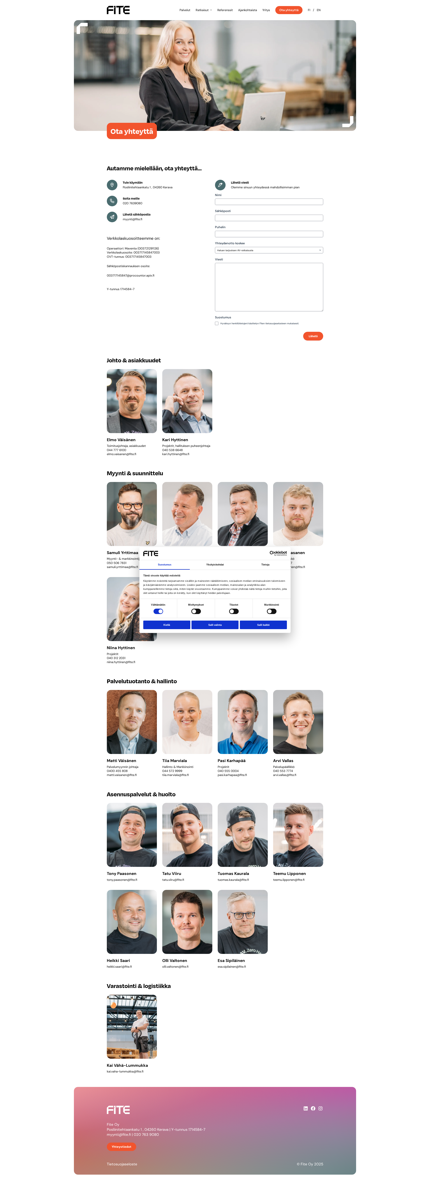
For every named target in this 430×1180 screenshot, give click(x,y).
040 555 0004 (228, 771)
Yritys (266, 10)
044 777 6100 (116, 450)
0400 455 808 (117, 771)
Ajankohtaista (247, 10)
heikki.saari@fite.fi (119, 967)
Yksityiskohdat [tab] (215, 564)
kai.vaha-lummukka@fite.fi (125, 1071)
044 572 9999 (172, 771)
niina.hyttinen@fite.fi (121, 662)
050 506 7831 (116, 563)
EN (318, 10)
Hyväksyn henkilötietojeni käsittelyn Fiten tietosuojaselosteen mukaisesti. (259, 323)
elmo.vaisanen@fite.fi (121, 454)
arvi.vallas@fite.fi (284, 775)
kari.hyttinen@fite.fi (175, 454)
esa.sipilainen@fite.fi (232, 967)
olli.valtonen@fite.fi (175, 967)
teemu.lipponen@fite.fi (289, 880)
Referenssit (225, 10)
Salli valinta (215, 624)
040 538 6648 (172, 450)
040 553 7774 (283, 771)
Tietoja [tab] (265, 564)
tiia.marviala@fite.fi (175, 775)
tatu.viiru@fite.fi (173, 880)
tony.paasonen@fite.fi (122, 880)
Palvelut (185, 10)
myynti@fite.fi (119, 1134)
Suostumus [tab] (164, 564)
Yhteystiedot (121, 1147)
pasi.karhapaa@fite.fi (232, 775)
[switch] (196, 611)
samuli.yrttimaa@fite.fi (122, 567)
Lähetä (313, 336)
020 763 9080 (146, 1134)
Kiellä (166, 624)
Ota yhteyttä (288, 10)
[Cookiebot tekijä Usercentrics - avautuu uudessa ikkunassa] (272, 553)
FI (309, 10)
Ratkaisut (202, 10)
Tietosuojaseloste (122, 1164)
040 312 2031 (116, 658)
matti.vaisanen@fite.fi (122, 775)
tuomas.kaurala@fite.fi (233, 880)
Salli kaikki (263, 624)
